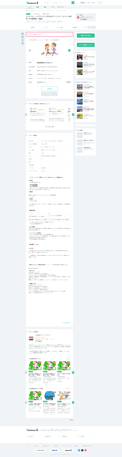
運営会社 (76, 445)
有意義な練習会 (33, 111)
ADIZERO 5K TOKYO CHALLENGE (89, 57)
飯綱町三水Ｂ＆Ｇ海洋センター (89, 141)
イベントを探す (30, 436)
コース (52, 7)
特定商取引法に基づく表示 (87, 445)
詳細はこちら (44, 170)
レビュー (46, 27)
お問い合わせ (36, 445)
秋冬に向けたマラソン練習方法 (55, 111)
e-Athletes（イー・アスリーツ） (86, 16)
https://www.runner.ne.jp (40, 337)
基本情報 (32, 27)
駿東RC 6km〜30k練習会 (88, 101)
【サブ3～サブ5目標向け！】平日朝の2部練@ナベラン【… (89, 87)
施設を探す (65, 436)
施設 (45, 7)
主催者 (37, 7)
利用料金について (46, 445)
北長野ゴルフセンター (88, 133)
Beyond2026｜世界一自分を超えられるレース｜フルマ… (89, 65)
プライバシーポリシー (66, 445)
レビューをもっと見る (49, 126)
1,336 (92, 17)
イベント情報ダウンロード (86, 44)
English (99, 2)
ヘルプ (88, 2)
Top (27, 10)
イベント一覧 (31, 10)
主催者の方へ (83, 2)
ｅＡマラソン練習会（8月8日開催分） (36, 119)
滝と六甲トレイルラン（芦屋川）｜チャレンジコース (89, 72)
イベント (30, 7)
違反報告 (71, 419)
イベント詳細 (60, 27)
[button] (46, 57)
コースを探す (81, 436)
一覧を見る (68, 358)
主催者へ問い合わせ (86, 35)
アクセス (32, 196)
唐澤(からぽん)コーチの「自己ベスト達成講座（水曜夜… (89, 109)
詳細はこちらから (33, 257)
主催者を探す (47, 436)
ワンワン (54, 108)
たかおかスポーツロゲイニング (89, 116)
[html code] (22, 43)
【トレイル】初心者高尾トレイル (89, 94)
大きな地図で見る (66, 322)
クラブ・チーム (60, 7)
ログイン (93, 2)
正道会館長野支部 (87, 147)
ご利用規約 (56, 445)
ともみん (35, 108)
